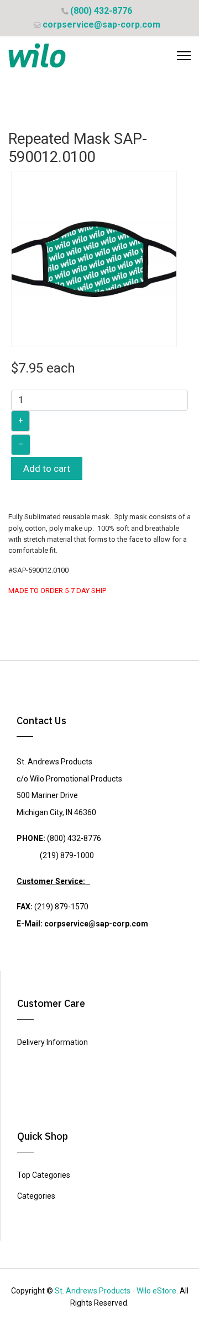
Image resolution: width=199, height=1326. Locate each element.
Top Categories (43, 1175)
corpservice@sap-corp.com (101, 24)
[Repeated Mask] (94, 258)
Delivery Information (52, 1042)
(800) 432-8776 (101, 11)
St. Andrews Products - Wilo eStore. (116, 1290)
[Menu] (184, 55)
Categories (36, 1196)
